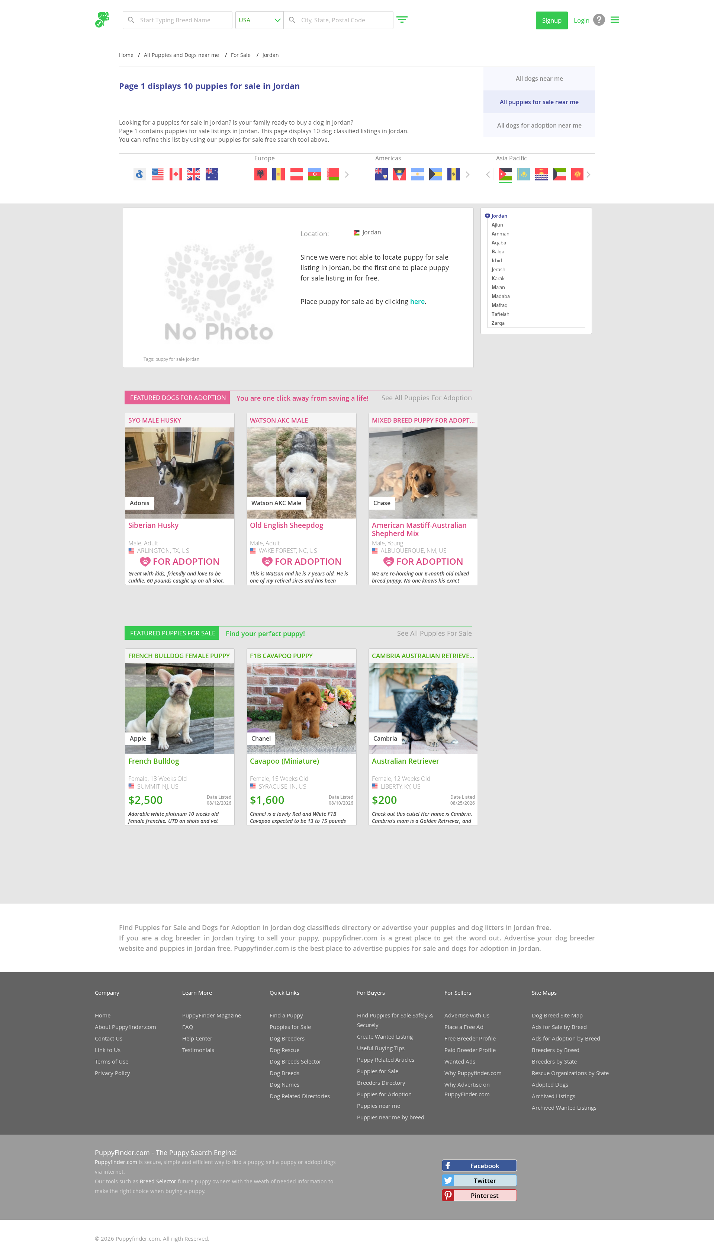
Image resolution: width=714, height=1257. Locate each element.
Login (581, 20)
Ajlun (497, 224)
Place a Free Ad (463, 1026)
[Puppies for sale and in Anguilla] (381, 174)
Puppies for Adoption (384, 1094)
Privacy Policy (112, 1073)
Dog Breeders (287, 1038)
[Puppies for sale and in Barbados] (453, 174)
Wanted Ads (459, 1061)
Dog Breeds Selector (295, 1061)
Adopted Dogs (550, 1084)
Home (126, 54)
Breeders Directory (381, 1082)
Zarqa (498, 323)
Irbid (497, 260)
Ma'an (498, 287)
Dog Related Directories (300, 1096)
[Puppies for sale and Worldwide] (140, 174)
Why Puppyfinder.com (473, 1073)
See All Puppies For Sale (434, 633)
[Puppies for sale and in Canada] (175, 174)
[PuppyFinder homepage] (102, 20)
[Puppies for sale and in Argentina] (417, 174)
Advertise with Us (466, 1015)
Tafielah (500, 314)
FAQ (187, 1026)
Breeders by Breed (555, 1050)
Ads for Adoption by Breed (566, 1038)
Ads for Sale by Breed (559, 1026)
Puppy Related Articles (385, 1059)
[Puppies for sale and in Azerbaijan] (314, 174)
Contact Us (108, 1038)
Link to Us (107, 1050)
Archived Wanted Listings (564, 1107)
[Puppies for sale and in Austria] (296, 174)
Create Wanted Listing (385, 1036)
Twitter (485, 1180)
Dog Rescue (284, 1050)
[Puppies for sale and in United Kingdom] (193, 174)
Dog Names (284, 1084)
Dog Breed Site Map (557, 1015)
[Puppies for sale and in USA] (157, 174)
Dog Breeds (284, 1073)
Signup (552, 20)
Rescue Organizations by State (570, 1073)
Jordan (499, 216)
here (417, 301)
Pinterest (485, 1195)
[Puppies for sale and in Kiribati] (541, 174)
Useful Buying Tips (381, 1048)
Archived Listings (553, 1096)
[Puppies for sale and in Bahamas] (435, 174)
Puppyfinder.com (116, 1161)
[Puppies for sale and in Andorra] (278, 174)
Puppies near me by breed (390, 1117)
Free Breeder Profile (470, 1038)
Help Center (197, 1038)
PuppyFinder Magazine (211, 1015)
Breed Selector (158, 1181)
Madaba (501, 296)
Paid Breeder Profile (470, 1050)
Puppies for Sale (290, 1026)
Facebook (484, 1165)
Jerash (498, 269)
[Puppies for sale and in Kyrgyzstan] (577, 174)
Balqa (498, 251)
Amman (500, 233)
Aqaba (499, 242)
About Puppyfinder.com (125, 1026)
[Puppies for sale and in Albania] (260, 174)
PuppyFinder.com (122, 1152)
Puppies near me (378, 1105)
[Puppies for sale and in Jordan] (505, 174)
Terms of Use (111, 1061)
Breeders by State (554, 1061)
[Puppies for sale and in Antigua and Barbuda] (399, 174)
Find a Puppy (286, 1015)
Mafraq (500, 305)
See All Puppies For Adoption (427, 397)
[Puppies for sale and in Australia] (211, 174)
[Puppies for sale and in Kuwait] (559, 174)
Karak (498, 278)
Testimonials (198, 1050)
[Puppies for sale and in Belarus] (332, 174)
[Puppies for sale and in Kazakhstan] (523, 174)
